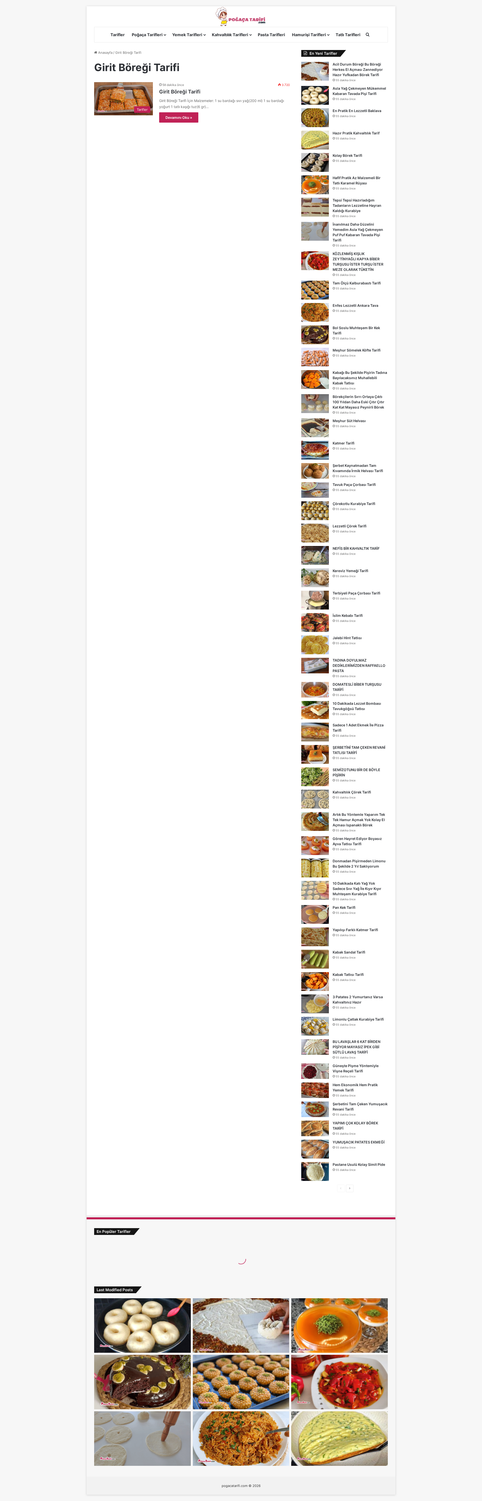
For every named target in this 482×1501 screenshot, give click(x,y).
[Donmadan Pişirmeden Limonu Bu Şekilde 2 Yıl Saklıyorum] (315, 868)
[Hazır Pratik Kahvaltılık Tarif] (315, 140)
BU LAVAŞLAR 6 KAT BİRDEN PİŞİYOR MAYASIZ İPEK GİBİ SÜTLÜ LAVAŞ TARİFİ (356, 1046)
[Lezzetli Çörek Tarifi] (315, 533)
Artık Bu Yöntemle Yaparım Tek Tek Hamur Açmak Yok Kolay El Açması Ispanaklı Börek (359, 819)
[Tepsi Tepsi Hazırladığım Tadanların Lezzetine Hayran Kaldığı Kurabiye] (315, 207)
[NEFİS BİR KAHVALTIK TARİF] (315, 555)
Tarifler (117, 34)
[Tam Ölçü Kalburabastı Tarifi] (315, 290)
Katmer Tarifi (343, 443)
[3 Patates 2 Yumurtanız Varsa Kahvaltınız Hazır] (315, 1003)
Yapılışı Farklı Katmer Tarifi (355, 930)
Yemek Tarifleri (187, 34)
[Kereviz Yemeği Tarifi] (315, 577)
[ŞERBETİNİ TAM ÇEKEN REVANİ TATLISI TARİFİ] (315, 754)
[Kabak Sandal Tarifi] (315, 959)
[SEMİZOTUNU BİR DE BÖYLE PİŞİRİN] (315, 776)
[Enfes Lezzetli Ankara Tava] (315, 312)
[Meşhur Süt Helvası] (315, 427)
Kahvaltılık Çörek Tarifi (352, 792)
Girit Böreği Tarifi (179, 92)
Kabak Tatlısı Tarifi (348, 974)
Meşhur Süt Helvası (349, 421)
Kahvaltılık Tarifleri (230, 34)
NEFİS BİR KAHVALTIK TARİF (356, 548)
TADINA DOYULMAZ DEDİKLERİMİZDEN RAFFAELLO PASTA (359, 665)
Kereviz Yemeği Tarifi (350, 571)
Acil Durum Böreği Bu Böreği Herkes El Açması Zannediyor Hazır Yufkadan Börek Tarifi (358, 69)
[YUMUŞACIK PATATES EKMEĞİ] (315, 1149)
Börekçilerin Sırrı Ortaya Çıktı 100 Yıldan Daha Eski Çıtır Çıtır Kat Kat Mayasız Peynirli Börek (358, 401)
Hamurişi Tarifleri (309, 34)
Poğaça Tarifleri (147, 34)
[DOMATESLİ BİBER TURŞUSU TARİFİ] (315, 689)
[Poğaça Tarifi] (241, 17)
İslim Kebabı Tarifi (348, 615)
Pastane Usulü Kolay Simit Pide (359, 1164)
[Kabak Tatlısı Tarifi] (315, 981)
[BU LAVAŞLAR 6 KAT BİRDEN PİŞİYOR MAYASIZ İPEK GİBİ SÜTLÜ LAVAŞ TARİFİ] (315, 1047)
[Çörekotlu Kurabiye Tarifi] (315, 510)
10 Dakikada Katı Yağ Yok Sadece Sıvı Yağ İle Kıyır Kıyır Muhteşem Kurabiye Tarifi (357, 888)
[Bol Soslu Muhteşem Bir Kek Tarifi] (315, 334)
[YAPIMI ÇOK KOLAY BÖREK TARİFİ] (315, 1128)
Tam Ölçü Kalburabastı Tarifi (357, 283)
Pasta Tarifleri (271, 34)
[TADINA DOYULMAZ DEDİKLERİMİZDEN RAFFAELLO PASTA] (315, 665)
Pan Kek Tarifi (344, 907)
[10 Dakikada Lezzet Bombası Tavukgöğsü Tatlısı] (315, 710)
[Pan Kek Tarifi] (315, 914)
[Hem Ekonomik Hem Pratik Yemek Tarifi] (315, 1090)
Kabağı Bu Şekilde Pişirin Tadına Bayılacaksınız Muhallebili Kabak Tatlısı (360, 377)
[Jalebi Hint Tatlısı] (315, 644)
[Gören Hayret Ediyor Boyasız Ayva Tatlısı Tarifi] (315, 845)
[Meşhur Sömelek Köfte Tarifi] (315, 357)
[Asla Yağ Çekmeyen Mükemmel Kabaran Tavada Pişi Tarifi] (315, 95)
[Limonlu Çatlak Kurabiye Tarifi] (315, 1026)
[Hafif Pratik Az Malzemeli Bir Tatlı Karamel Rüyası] (315, 184)
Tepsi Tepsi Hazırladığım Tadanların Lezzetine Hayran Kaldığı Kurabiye (357, 205)
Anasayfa (104, 53)
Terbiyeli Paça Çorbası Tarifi (356, 593)
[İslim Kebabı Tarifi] (315, 622)
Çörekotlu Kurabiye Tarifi (354, 504)
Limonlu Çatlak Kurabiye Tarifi (358, 1019)
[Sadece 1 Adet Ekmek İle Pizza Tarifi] (315, 732)
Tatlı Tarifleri (348, 34)
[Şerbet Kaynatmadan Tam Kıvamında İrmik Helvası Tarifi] (315, 471)
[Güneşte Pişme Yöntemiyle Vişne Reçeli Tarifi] (315, 1071)
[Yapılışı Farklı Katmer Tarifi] (315, 936)
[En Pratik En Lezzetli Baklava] (315, 117)
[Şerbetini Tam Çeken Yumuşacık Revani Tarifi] (315, 1109)
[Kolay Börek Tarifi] (315, 162)
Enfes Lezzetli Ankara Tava (355, 305)
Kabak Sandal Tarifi (349, 952)
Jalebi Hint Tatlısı (347, 638)
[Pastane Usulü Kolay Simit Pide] (315, 1171)
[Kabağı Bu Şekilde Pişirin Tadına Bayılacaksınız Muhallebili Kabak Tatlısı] (315, 379)
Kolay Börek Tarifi (347, 155)
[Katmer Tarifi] (315, 450)
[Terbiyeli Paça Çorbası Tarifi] (315, 600)
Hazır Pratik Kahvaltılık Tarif (356, 133)
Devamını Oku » (178, 117)
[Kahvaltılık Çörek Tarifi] (315, 799)
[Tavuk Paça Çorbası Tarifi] (315, 490)
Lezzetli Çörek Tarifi (350, 526)
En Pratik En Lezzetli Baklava (357, 111)
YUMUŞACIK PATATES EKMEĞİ (359, 1142)
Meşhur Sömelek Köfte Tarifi (357, 350)
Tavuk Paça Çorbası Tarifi (354, 484)
